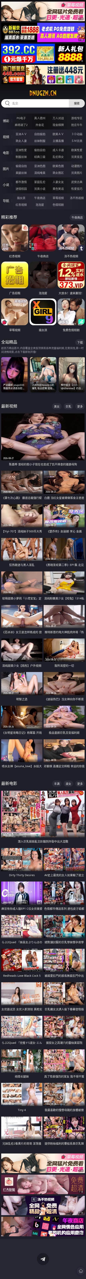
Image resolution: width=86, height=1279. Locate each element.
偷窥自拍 (21, 166)
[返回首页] (81, 1271)
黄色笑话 (58, 189)
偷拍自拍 (39, 150)
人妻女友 (58, 182)
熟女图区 (58, 173)
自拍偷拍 (39, 134)
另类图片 (76, 173)
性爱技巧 (76, 189)
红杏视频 (21, 205)
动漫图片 (76, 166)
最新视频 (9, 406)
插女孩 (21, 198)
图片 (6, 169)
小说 (6, 185)
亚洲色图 (39, 166)
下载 (80, 342)
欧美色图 (58, 166)
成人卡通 (58, 150)
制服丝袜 (21, 157)
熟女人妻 (21, 141)
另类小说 (39, 189)
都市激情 (21, 182)
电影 (6, 153)
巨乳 (68, 406)
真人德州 (39, 118)
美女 (57, 406)
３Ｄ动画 (76, 134)
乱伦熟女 (58, 157)
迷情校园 (21, 189)
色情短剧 (58, 205)
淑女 (68, 784)
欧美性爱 (76, 150)
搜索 (77, 103)
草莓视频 (58, 198)
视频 (6, 137)
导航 (6, 201)
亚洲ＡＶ (21, 134)
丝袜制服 (39, 141)
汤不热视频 (77, 198)
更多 (80, 406)
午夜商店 (39, 198)
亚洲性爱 (21, 150)
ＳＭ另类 (76, 141)
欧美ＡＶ (58, 134)
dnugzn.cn (43, 93)
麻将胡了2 (21, 125)
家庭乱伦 (39, 182)
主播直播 (58, 141)
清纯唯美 (39, 173)
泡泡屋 (40, 205)
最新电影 (9, 783)
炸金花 (40, 125)
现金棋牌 (58, 125)
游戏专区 (76, 118)
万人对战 (58, 118)
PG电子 (21, 118)
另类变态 (76, 157)
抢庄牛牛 (76, 125)
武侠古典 (76, 182)
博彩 (6, 121)
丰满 (57, 784)
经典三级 (39, 157)
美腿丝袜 (21, 173)
